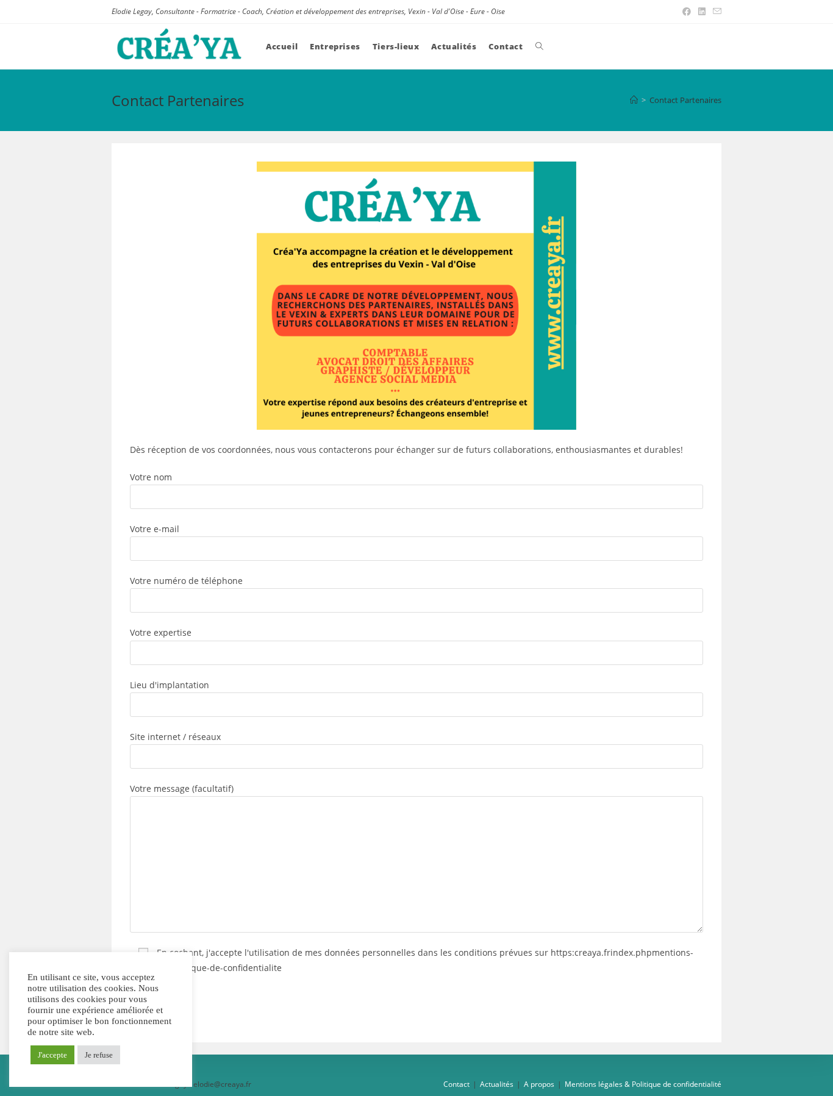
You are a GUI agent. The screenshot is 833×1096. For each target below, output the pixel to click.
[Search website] (539, 46)
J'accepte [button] (52, 1054)
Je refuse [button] (99, 1054)
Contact (456, 1084)
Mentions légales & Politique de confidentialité (643, 1084)
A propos (539, 1084)
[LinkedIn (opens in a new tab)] (702, 11)
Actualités (496, 1084)
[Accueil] (634, 99)
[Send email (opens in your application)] (715, 11)
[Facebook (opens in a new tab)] (687, 11)
